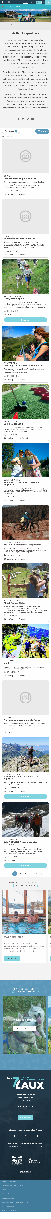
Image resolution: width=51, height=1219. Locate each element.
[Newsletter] (14, 2)
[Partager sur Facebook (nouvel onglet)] (18, 119)
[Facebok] (3, 2)
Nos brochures (8, 1206)
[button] (23, 969)
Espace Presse (8, 1198)
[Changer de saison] (26, 2)
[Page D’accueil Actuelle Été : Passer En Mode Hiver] (25, 2)
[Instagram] (8, 2)
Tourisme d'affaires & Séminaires (15, 1202)
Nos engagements (9, 1210)
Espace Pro (6, 1194)
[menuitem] (25, 19)
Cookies (5, 1190)
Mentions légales (9, 1181)
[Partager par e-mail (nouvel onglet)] (32, 119)
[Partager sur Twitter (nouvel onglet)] (23, 119)
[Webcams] (41, 2)
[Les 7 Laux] (25, 1088)
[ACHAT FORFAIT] (48, 2)
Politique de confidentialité (13, 1185)
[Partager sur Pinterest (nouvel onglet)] (28, 119)
